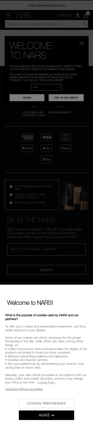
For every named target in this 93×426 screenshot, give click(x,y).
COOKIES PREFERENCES (46, 403)
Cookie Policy (46, 382)
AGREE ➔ (46, 415)
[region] (46, 355)
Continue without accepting (24, 389)
